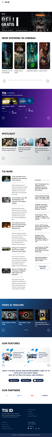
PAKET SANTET (43, 70)
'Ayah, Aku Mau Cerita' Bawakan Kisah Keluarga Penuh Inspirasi (19, 178)
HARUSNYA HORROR (32, 70)
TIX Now (30, 411)
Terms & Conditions (7, 428)
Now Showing (32, 409)
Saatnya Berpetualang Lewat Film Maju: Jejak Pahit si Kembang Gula (42, 197)
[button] (4, 81)
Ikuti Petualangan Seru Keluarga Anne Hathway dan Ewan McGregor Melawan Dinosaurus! (42, 187)
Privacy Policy (6, 426)
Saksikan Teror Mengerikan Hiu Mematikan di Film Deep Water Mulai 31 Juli (42, 238)
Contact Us (5, 424)
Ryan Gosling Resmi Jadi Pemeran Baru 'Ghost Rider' (41, 259)
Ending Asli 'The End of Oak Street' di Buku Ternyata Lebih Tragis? (19, 249)
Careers (4, 422)
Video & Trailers (32, 416)
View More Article (42, 267)
